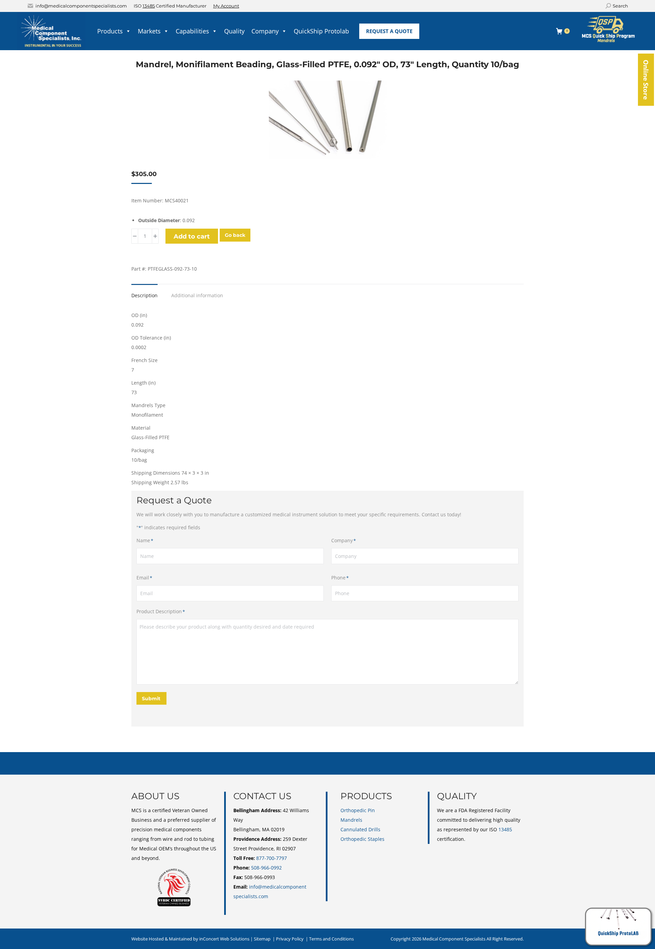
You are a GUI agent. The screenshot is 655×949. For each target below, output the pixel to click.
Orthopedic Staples (362, 839)
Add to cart (192, 236)
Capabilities (192, 31)
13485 (149, 6)
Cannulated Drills (360, 829)
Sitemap (262, 939)
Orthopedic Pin (357, 810)
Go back (235, 235)
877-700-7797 (271, 858)
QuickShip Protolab (321, 31)
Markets (149, 31)
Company (265, 31)
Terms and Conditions (331, 939)
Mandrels (351, 820)
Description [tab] (144, 295)
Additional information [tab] (197, 295)
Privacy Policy (290, 939)
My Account (226, 6)
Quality (234, 31)
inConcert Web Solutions (224, 939)
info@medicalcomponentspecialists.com (81, 6)
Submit (151, 698)
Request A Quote (389, 31)
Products (110, 31)
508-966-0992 (266, 867)
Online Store (646, 80)
